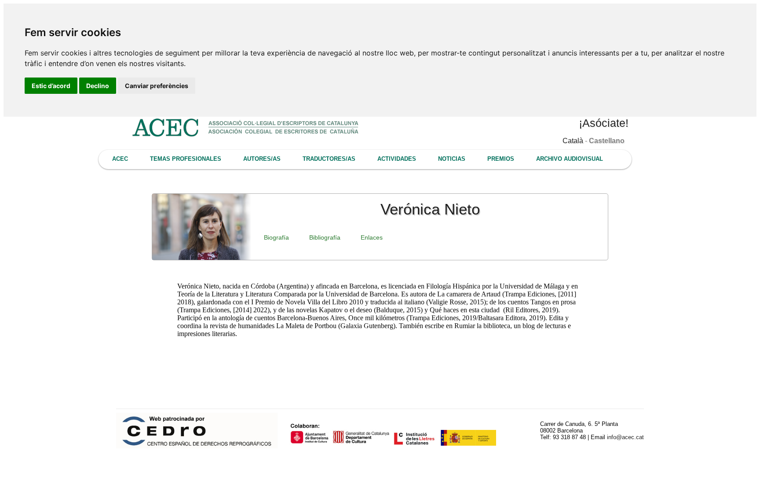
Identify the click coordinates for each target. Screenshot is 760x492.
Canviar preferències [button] (156, 85)
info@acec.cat (625, 437)
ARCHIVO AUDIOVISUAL (569, 158)
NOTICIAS (451, 158)
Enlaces (372, 237)
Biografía (276, 237)
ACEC (120, 158)
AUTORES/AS (262, 158)
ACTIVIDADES (396, 158)
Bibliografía (324, 237)
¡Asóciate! (603, 123)
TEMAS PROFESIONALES (185, 158)
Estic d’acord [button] (51, 85)
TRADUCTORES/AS (329, 158)
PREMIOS (500, 158)
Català (573, 140)
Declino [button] (97, 85)
